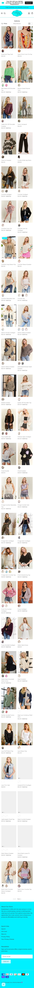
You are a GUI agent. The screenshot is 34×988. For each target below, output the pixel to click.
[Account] (28, 13)
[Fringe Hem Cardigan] (8, 524)
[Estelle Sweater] (8, 386)
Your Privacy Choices (7, 939)
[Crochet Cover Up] (8, 211)
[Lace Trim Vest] (8, 768)
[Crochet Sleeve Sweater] (25, 247)
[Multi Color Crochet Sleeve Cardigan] (8, 872)
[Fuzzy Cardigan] (25, 592)
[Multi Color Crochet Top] (25, 872)
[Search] (5, 13)
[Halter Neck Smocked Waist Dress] (8, 662)
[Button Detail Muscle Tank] (25, 71)
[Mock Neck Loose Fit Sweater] (25, 836)
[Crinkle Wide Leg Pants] (25, 143)
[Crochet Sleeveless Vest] (8, 282)
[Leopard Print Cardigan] (25, 768)
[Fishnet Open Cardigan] (25, 420)
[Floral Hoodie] (8, 454)
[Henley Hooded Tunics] (8, 698)
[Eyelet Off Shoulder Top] (25, 386)
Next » (19, 899)
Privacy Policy (5, 936)
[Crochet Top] (25, 282)
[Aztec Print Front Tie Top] (25, 37)
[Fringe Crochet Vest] (25, 488)
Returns (3, 934)
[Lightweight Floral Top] (8, 802)
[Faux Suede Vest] (8, 420)
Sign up (6, 961)
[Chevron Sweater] (8, 143)
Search (3, 929)
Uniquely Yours (9, 982)
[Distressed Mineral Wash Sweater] (25, 350)
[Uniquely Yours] (17, 13)
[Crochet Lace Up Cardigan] (25, 211)
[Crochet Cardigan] (8, 177)
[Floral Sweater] (25, 454)
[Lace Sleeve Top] (25, 734)
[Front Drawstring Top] (25, 558)
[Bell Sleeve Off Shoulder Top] (8, 71)
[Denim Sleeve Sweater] (25, 316)
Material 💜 (20, 982)
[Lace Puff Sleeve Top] (8, 734)
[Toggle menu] (2, 13)
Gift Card (4, 931)
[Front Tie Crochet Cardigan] (8, 592)
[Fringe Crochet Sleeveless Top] (8, 488)
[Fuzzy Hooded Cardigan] (8, 628)
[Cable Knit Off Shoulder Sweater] (8, 107)
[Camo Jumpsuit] (25, 107)
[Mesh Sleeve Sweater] (8, 836)
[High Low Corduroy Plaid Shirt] (25, 698)
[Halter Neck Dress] (25, 628)
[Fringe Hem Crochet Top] (8, 558)
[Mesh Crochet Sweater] (25, 802)
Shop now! (28, 2)
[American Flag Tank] (8, 37)
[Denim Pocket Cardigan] (8, 316)
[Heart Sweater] (25, 662)
